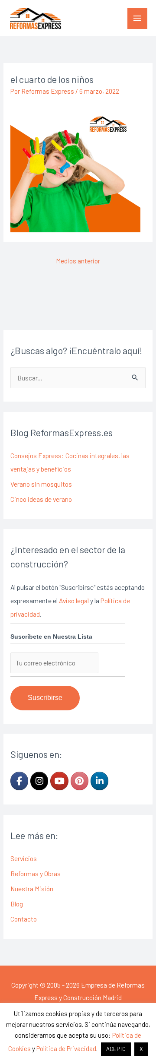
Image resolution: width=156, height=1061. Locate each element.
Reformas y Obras (35, 873)
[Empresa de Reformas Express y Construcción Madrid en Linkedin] (99, 781)
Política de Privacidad (66, 1048)
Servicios (23, 858)
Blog (16, 903)
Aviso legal (74, 600)
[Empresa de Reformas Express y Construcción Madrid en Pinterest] (79, 781)
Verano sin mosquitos (41, 484)
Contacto (23, 919)
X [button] (141, 1048)
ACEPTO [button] (116, 1048)
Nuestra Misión (31, 888)
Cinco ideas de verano (41, 499)
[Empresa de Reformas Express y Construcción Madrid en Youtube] (59, 781)
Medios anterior (78, 261)
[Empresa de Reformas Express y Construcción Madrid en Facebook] (19, 781)
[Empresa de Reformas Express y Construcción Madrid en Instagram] (39, 781)
